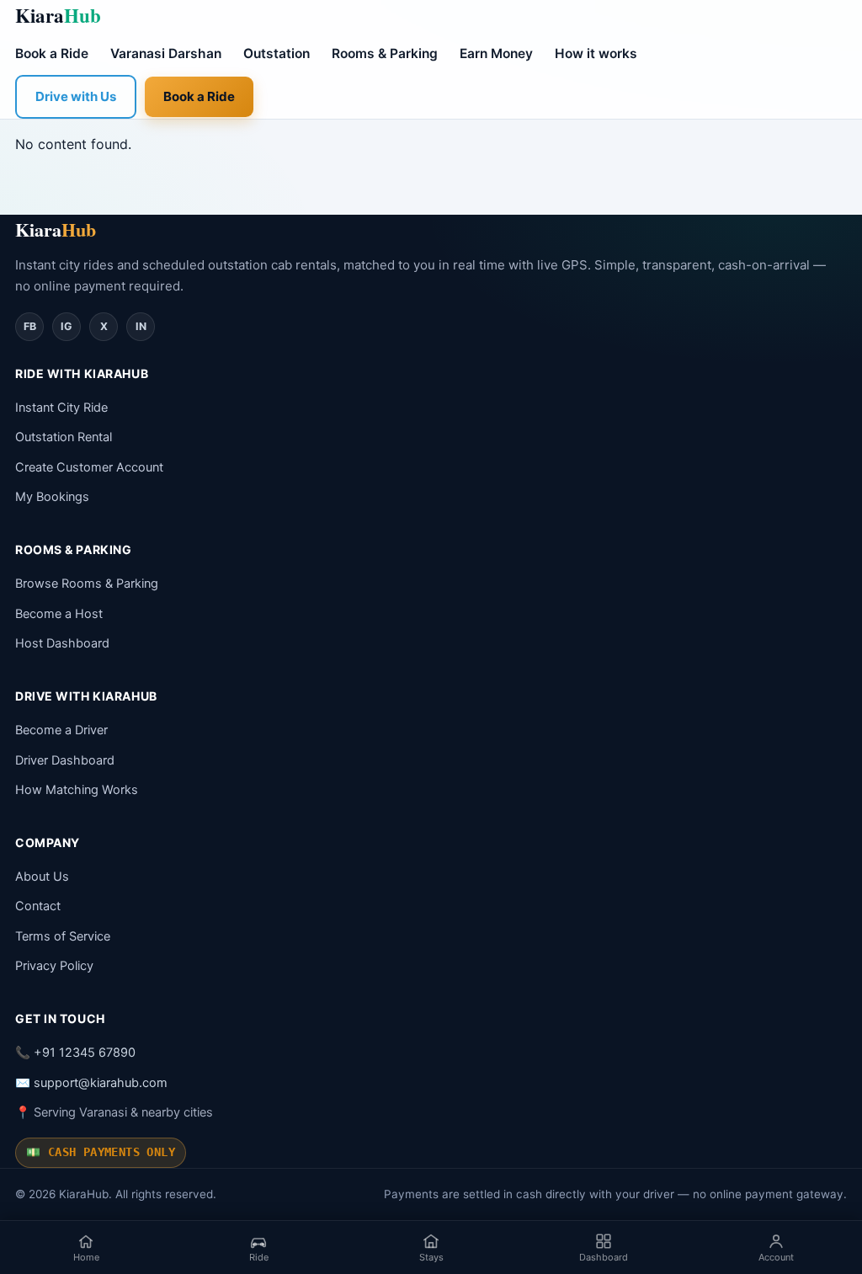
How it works (596, 53)
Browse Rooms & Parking (86, 583)
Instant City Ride (61, 407)
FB (30, 326)
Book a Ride (51, 53)
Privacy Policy (54, 965)
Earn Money (496, 53)
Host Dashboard (62, 643)
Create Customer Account (89, 467)
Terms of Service (62, 936)
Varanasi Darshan (165, 53)
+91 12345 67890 (85, 1052)
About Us (42, 876)
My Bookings (52, 496)
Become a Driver (61, 730)
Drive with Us (75, 96)
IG (66, 326)
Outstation (276, 53)
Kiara (58, 15)
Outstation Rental (63, 437)
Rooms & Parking (385, 53)
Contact (38, 906)
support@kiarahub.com (101, 1082)
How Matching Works (76, 789)
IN (141, 326)
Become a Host (59, 613)
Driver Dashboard (64, 760)
